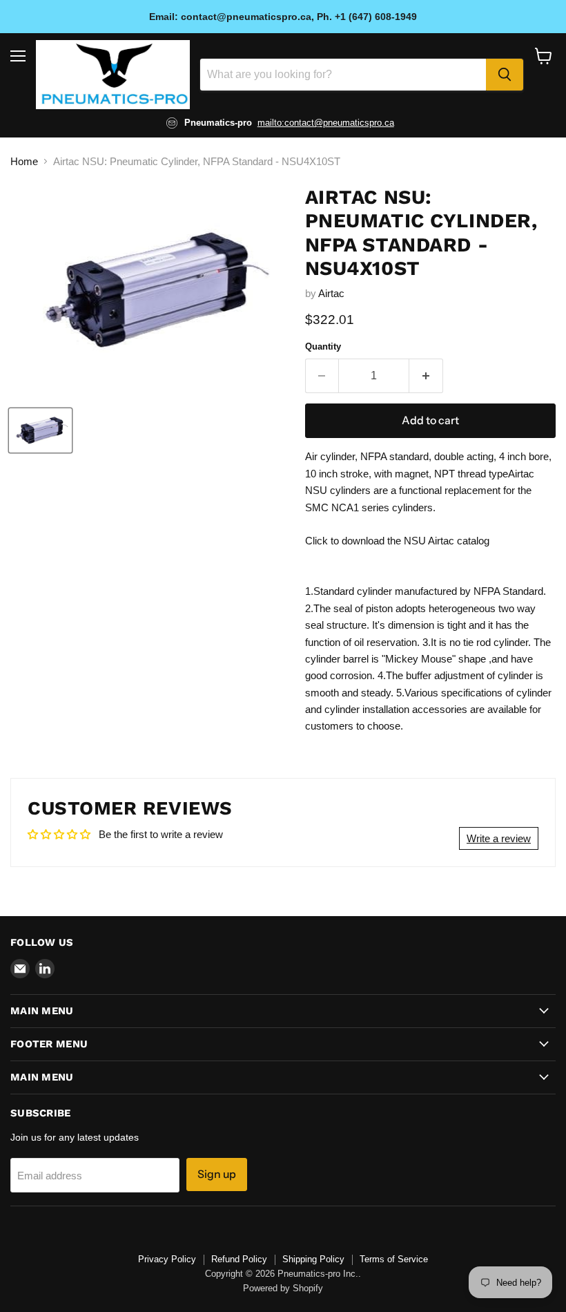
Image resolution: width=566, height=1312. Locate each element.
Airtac (331, 293)
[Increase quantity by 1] (426, 376)
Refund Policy (239, 1259)
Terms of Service (394, 1259)
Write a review (499, 838)
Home (24, 161)
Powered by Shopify (283, 1288)
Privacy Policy (167, 1259)
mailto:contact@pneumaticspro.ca (325, 122)
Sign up (216, 1174)
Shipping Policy (313, 1259)
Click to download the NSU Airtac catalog (397, 540)
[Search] (504, 75)
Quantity (323, 346)
